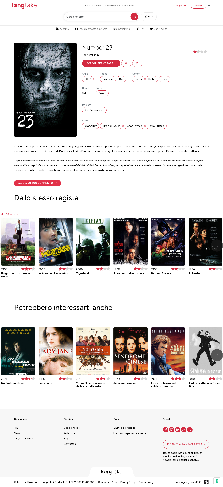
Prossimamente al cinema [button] (93, 28)
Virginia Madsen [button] (111, 125)
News (17, 433)
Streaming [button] (124, 28)
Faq (66, 438)
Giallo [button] (164, 79)
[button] (101, 63)
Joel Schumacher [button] (94, 110)
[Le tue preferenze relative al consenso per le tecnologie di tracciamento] (217, 481)
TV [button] (142, 28)
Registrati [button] (181, 5)
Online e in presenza (124, 427)
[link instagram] (172, 429)
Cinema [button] (64, 28)
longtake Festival (23, 438)
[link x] (190, 429)
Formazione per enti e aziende (129, 433)
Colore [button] (102, 93)
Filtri (150, 16)
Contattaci (70, 443)
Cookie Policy (146, 482)
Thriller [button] (151, 79)
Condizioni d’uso (107, 482)
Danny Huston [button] (156, 125)
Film (16, 427)
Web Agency (183, 482)
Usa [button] (121, 79)
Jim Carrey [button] (91, 125)
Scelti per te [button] (160, 28)
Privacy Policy (127, 482)
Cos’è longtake (72, 427)
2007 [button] (88, 79)
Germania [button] (107, 79)
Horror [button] (138, 79)
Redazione (69, 433)
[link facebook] (166, 429)
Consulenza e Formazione (119, 5)
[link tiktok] (184, 429)
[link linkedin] (178, 429)
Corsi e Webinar (93, 5)
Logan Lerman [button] (134, 125)
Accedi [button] (198, 5)
